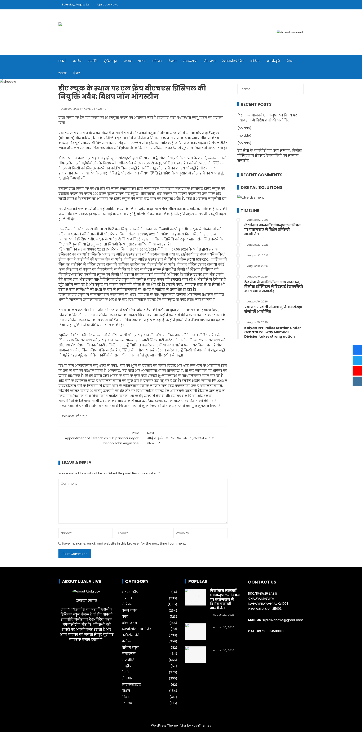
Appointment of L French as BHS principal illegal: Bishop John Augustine (102, 438)
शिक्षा (125, 697)
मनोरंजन (157, 61)
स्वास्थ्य (62, 73)
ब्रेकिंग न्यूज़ (110, 61)
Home (62, 61)
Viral (183, 725)
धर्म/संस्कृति (273, 61)
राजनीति (92, 61)
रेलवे (125, 672)
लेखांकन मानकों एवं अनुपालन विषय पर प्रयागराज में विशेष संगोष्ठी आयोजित (272, 229)
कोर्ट (125, 617)
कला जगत (129, 610)
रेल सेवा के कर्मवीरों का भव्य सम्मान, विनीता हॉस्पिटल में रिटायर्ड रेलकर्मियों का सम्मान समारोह (269, 155)
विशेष (289, 61)
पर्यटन (141, 61)
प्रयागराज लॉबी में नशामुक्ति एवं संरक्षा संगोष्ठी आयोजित (273, 309)
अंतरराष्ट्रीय (130, 592)
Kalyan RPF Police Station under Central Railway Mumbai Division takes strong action (272, 332)
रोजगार (172, 61)
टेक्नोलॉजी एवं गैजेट (233, 61)
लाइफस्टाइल (190, 61)
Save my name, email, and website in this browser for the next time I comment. (124, 543)
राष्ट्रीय (77, 61)
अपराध (128, 61)
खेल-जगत (209, 61)
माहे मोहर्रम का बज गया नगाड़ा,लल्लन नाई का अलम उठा (181, 438)
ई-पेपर (76, 73)
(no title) (244, 128)
